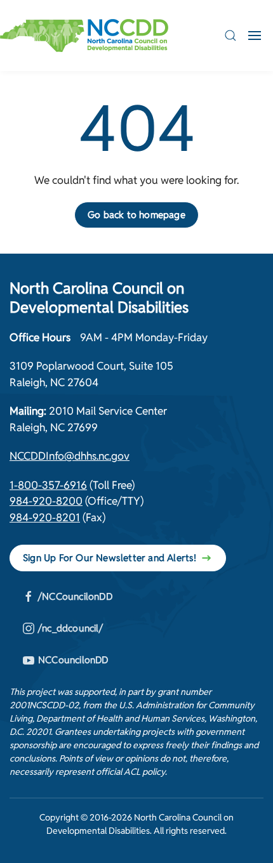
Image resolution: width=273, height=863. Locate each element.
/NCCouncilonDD (75, 596)
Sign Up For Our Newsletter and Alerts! (110, 558)
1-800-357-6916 (48, 485)
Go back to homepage (136, 215)
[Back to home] (84, 35)
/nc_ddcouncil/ (70, 628)
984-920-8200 (46, 501)
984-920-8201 (45, 517)
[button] (230, 35)
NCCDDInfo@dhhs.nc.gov (70, 456)
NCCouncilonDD (73, 660)
